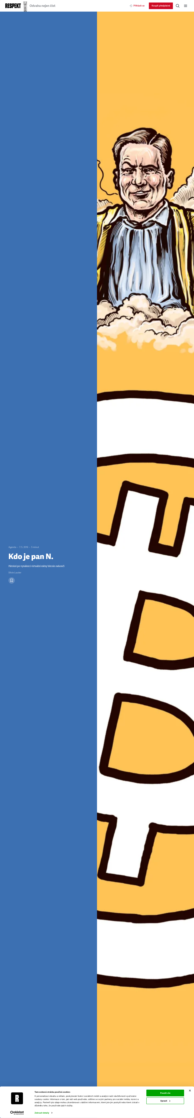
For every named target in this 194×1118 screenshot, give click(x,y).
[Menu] (185, 6)
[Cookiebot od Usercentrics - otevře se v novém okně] (17, 1113)
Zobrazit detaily (42, 1113)
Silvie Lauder (14, 572)
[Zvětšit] (145, 565)
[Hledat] (177, 6)
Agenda (12, 547)
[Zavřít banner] (190, 1091)
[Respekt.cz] (13, 5)
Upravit (163, 1101)
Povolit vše (165, 1093)
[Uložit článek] (11, 580)
